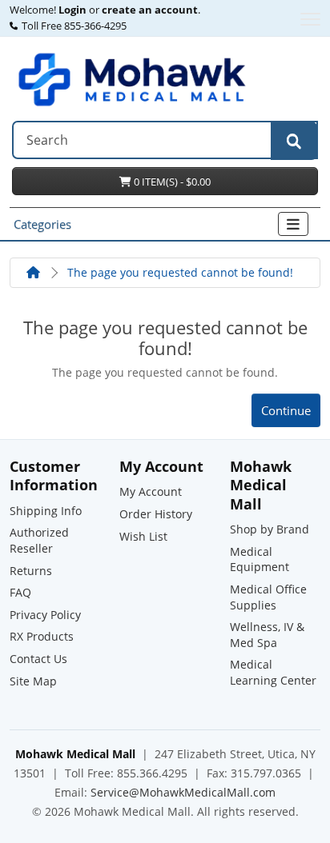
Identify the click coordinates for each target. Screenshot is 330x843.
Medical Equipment (259, 559)
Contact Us (38, 658)
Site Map (33, 681)
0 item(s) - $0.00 (171, 181)
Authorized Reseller (39, 540)
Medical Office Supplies (268, 597)
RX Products (42, 636)
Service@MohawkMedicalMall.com (183, 792)
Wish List (143, 536)
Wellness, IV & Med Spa (267, 634)
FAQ (20, 592)
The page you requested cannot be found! (180, 272)
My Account (150, 491)
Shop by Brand (269, 529)
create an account (148, 10)
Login (72, 10)
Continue (286, 410)
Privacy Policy (45, 614)
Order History (155, 513)
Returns (31, 570)
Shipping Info (46, 510)
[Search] (294, 141)
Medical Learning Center (273, 672)
